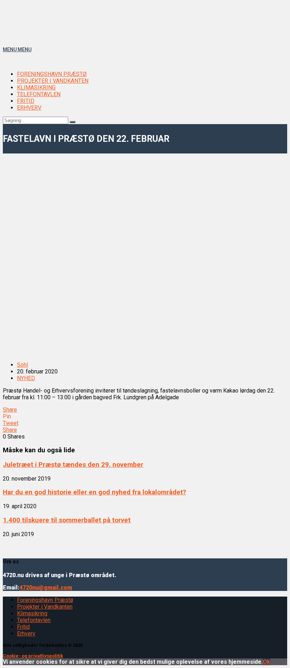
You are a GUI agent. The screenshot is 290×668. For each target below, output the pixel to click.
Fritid (23, 626)
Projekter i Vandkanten (44, 606)
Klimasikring (32, 613)
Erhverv (26, 633)
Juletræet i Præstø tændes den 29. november (73, 465)
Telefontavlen (34, 620)
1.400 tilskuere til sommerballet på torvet (66, 520)
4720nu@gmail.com (45, 587)
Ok (266, 661)
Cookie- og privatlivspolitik (33, 655)
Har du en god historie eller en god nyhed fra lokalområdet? (94, 492)
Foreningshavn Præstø (45, 600)
